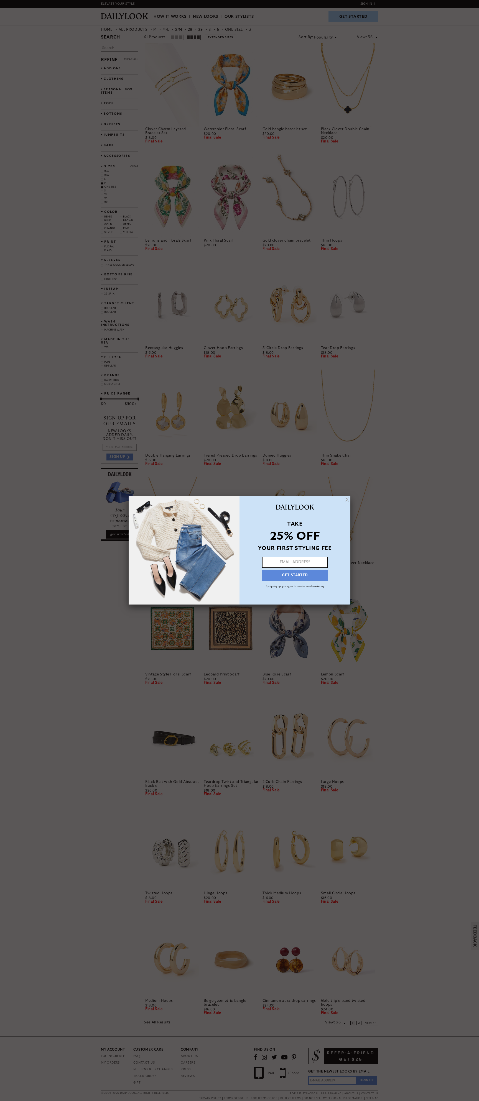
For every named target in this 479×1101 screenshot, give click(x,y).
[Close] (347, 499)
